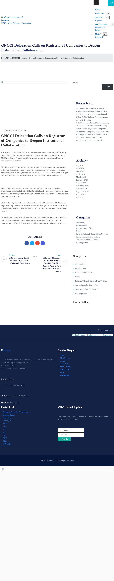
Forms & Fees (101, 24)
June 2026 (80, 168)
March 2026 (81, 177)
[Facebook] (26, 243)
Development (81, 225)
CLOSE (111, 3)
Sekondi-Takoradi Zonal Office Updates (92, 234)
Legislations (100, 27)
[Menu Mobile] (96, 2)
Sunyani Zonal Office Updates (88, 237)
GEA (5, 441)
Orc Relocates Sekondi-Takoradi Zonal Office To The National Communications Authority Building (92, 117)
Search (75, 82)
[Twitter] (32, 243)
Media (97, 34)
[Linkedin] (43, 243)
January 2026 (81, 183)
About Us (99, 13)
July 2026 (80, 165)
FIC (4, 429)
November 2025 (82, 186)
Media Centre (65, 375)
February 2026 (82, 180)
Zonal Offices (65, 367)
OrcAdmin (22, 130)
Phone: (15, 396)
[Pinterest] (37, 243)
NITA (5, 424)
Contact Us (100, 37)
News (9, 58)
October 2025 (81, 189)
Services (99, 17)
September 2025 (82, 191)
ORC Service (65, 358)
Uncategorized (82, 243)
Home (97, 9)
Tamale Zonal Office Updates (87, 240)
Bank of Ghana (9, 415)
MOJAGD (7, 444)
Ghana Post (7, 418)
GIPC (5, 438)
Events (62, 361)
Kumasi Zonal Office (84, 228)
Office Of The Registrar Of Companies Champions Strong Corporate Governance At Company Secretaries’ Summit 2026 (92, 131)
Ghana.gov (7, 421)
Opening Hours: (7, 379)
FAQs (97, 30)
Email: (10, 403)
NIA (4, 435)
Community (80, 222)
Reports (98, 20)
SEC (4, 432)
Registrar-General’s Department (15, 412)
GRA (5, 426)
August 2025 (81, 194)
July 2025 (80, 197)
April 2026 (80, 174)
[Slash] (35, 256)
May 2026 (80, 171)
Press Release (65, 370)
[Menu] (108, 13)
